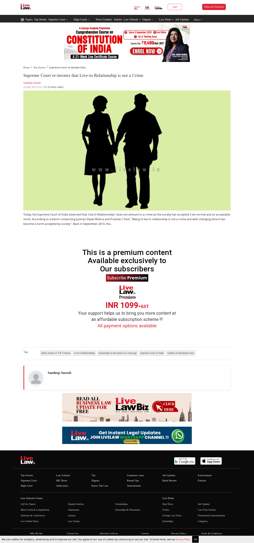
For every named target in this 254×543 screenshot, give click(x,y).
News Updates (104, 19)
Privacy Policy (183, 539)
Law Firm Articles (207, 510)
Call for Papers (28, 504)
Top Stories (40, 19)
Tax (94, 475)
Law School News (30, 521)
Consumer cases (135, 475)
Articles (118, 19)
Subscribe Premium (214, 7)
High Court (27, 485)
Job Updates (182, 19)
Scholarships (121, 504)
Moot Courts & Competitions (35, 510)
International (134, 485)
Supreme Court (56, 19)
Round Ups (133, 480)
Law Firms (165, 19)
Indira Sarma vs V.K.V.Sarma (55, 353)
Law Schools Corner (32, 498)
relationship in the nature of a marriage (117, 353)
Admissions (73, 510)
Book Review (169, 480)
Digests (146, 19)
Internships (167, 521)
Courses (72, 515)
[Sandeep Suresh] (36, 378)
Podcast (202, 480)
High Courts (80, 19)
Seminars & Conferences (33, 515)
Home (26, 67)
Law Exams (73, 521)
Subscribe (127, 278)
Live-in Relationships (84, 353)
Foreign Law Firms (171, 515)
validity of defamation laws (180, 353)
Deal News (167, 504)
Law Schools (131, 19)
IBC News (61, 480)
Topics (28, 19)
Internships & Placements (127, 510)
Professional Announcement (211, 515)
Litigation (203, 521)
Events (165, 510)
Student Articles (75, 504)
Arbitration (62, 485)
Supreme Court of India (152, 353)
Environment (205, 475)
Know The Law (100, 485)
